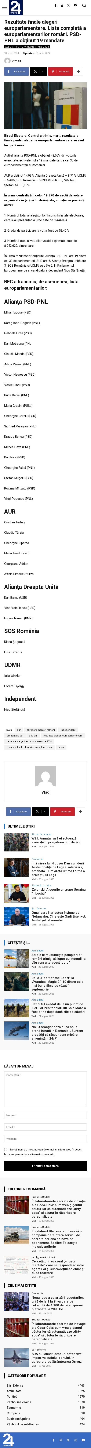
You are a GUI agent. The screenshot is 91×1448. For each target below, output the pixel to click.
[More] (78, 71)
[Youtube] (75, 5)
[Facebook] (55, 5)
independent (68, 730)
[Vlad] (8, 61)
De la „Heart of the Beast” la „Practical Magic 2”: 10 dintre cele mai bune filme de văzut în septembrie (57, 983)
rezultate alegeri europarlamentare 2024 (29, 741)
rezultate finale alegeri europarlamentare (30, 747)
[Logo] (16, 7)
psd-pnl (33, 735)
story (61, 747)
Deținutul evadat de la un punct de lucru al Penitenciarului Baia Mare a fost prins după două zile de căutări (59, 1008)
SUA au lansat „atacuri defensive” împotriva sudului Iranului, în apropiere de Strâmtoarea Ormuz (57, 1358)
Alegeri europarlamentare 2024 (27, 46)
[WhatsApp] (75, 1440)
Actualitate (38, 950)
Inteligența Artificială (43, 1257)
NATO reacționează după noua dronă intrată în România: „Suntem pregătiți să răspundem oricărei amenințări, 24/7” (57, 1032)
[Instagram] (62, 5)
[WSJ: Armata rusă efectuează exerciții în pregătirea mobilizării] (16, 842)
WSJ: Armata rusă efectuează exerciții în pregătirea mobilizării (56, 840)
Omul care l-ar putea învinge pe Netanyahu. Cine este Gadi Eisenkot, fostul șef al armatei (59, 916)
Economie (37, 859)
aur (19, 730)
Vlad (18, 60)
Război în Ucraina (41, 834)
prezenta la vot (15, 735)
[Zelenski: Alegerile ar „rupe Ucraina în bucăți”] (16, 893)
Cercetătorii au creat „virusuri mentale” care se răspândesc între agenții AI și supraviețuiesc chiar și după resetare (58, 1267)
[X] (68, 5)
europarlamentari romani (41, 730)
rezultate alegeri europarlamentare (63, 735)
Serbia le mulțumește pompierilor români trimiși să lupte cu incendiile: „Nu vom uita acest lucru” (59, 958)
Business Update (41, 1197)
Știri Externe (39, 908)
